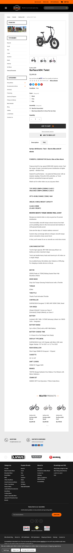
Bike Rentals (10, 103)
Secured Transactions (36, 530)
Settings (6, 550)
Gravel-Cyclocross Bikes (10, 482)
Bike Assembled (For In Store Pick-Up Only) (44, 111)
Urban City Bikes (8, 479)
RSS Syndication (35, 537)
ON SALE (9, 89)
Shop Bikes (10, 82)
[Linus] (18, 457)
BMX (5, 477)
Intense (9, 63)
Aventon (9, 56)
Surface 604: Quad (46, 418)
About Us (39, 468)
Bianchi (9, 43)
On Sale (6, 468)
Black (33, 96)
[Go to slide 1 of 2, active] (47, 425)
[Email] (33, 84)
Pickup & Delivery (11, 100)
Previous (5, 457)
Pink (33, 101)
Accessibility (40, 481)
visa (36, 445)
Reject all (16, 550)
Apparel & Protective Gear (11, 498)
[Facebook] (30, 84)
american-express (42, 445)
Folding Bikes (7, 493)
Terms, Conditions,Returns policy (42, 478)
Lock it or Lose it (58, 473)
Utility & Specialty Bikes (10, 495)
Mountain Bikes (8, 473)
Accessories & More (12, 86)
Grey (33, 99)
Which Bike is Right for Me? (61, 468)
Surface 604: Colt (60, 418)
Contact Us (10, 117)
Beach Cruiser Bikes (9, 470)
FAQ (44, 142)
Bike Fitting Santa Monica (60, 470)
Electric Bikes (7, 486)
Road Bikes (7, 475)
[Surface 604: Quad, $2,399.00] (48, 407)
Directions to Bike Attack (43, 470)
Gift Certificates (55, 2)
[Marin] (36, 457)
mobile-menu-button (5, 7)
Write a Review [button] (54, 80)
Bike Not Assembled (37, 108)
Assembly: (35, 105)
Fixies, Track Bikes (9, 484)
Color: (34, 93)
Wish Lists (45, 2)
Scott (8, 46)
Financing (12, 22)
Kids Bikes (7, 491)
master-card (39, 445)
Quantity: (32, 115)
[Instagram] (41, 521)
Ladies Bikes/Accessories (11, 488)
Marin (8, 60)
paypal (33, 445)
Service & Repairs (11, 96)
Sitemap (39, 475)
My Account (38, 2)
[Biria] (55, 457)
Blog (8, 107)
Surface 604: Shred (33, 418)
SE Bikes (9, 67)
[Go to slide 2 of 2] (48, 425)
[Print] (36, 84)
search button (66, 7)
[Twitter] (39, 84)
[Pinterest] (41, 84)
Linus (8, 53)
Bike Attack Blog (8, 537)
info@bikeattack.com (15, 441)
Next (67, 457)
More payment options (48, 131)
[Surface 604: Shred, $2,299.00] (34, 407)
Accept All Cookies (28, 550)
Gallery (9, 110)
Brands (6, 500)
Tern (8, 49)
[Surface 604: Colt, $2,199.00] (61, 407)
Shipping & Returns (46, 537)
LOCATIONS (10, 114)
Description (35, 142)
